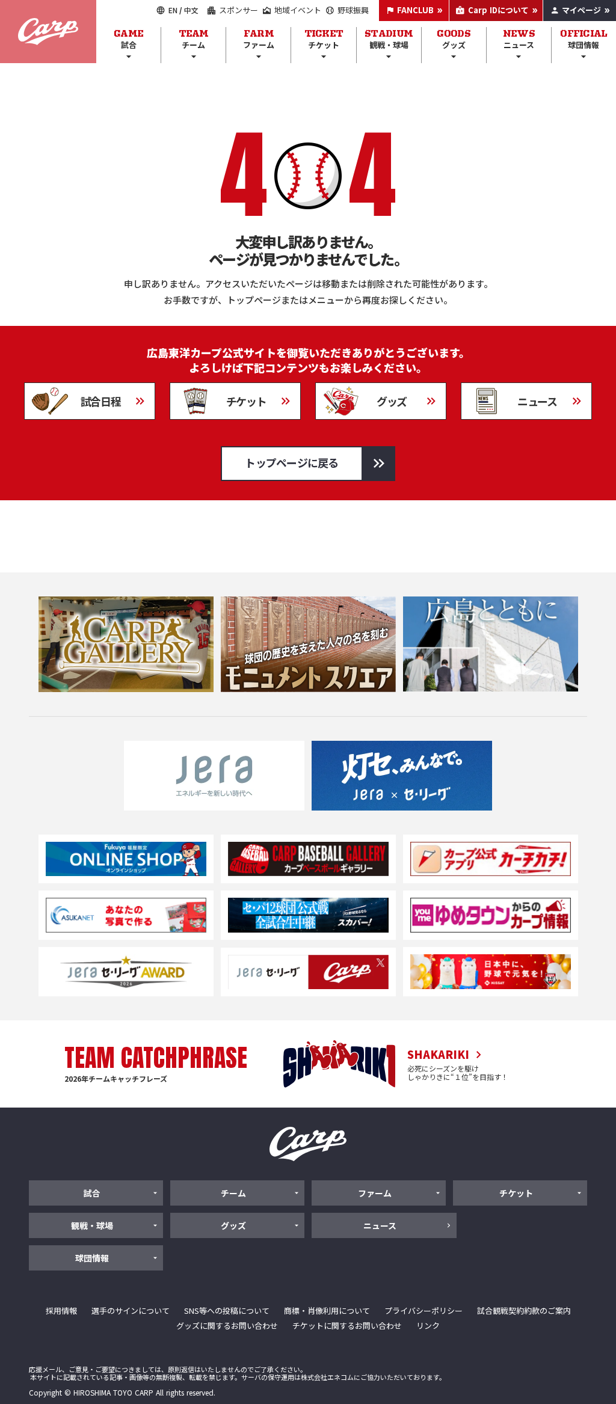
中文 (191, 10)
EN (172, 10)
